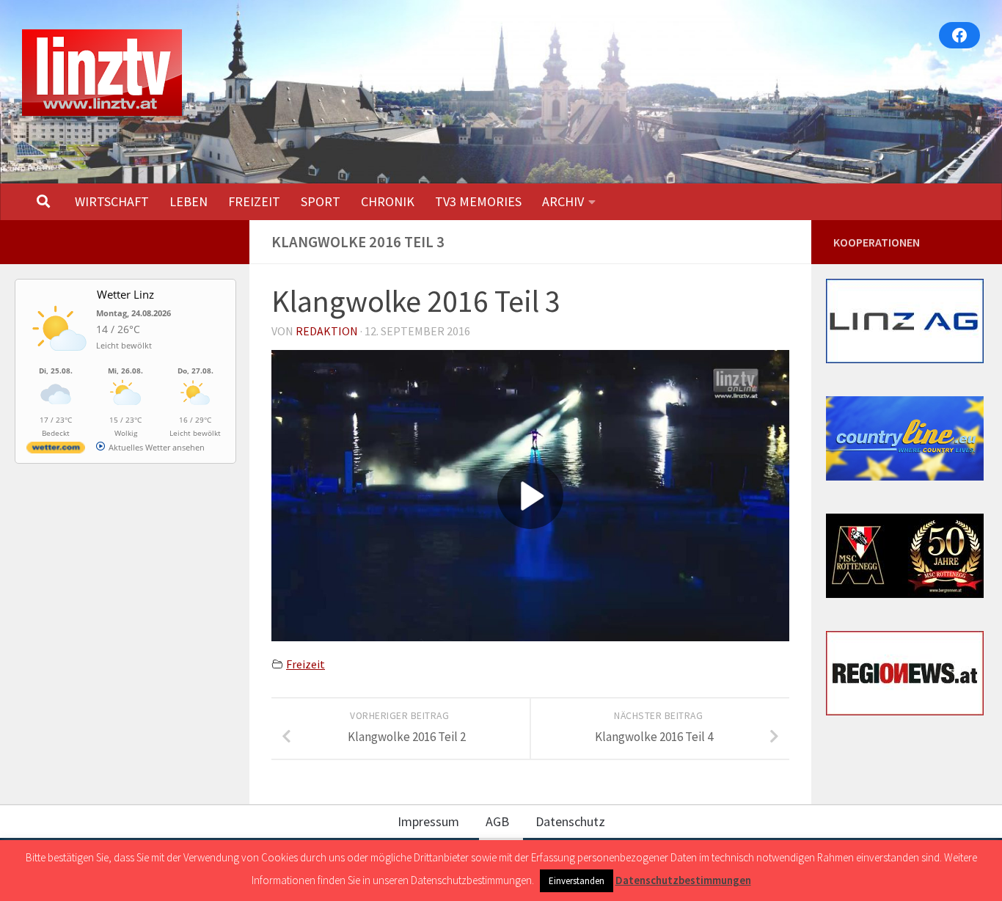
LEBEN (188, 201)
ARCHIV (563, 201)
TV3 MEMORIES (478, 201)
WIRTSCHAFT (112, 201)
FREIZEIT (254, 201)
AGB (497, 821)
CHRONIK (387, 201)
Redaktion (327, 331)
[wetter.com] (55, 450)
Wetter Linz (125, 294)
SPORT (320, 201)
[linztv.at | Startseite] (102, 72)
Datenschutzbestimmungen (683, 880)
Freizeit (305, 664)
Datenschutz (570, 821)
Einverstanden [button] (576, 881)
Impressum (428, 821)
